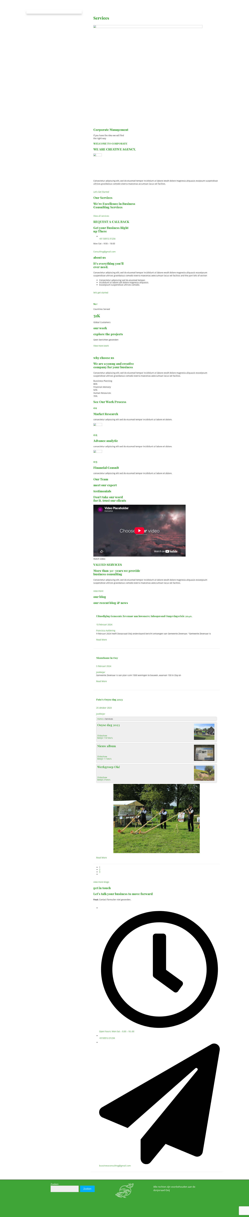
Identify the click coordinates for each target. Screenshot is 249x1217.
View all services (101, 216)
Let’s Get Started (101, 191)
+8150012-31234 (107, 1038)
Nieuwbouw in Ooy (107, 657)
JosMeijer (100, 672)
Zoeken (55, 1184)
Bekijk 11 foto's (104, 758)
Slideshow (102, 735)
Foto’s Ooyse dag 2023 (109, 699)
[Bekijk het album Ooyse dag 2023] (204, 739)
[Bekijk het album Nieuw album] (204, 760)
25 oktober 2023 (104, 707)
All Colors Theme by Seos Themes (142, 1213)
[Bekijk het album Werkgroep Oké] (204, 780)
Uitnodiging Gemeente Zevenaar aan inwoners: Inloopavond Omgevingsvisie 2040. (144, 616)
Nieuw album (106, 746)
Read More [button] (101, 639)
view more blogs (101, 882)
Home (100, 718)
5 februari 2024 (103, 666)
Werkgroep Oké (108, 767)
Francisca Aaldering (105, 630)
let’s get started (100, 292)
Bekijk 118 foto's (105, 738)
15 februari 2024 (104, 624)
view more (98, 591)
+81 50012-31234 (107, 238)
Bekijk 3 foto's (103, 779)
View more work (101, 345)
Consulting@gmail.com (104, 251)
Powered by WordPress (124, 1208)
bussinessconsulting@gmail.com (115, 1165)
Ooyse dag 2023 (108, 725)
